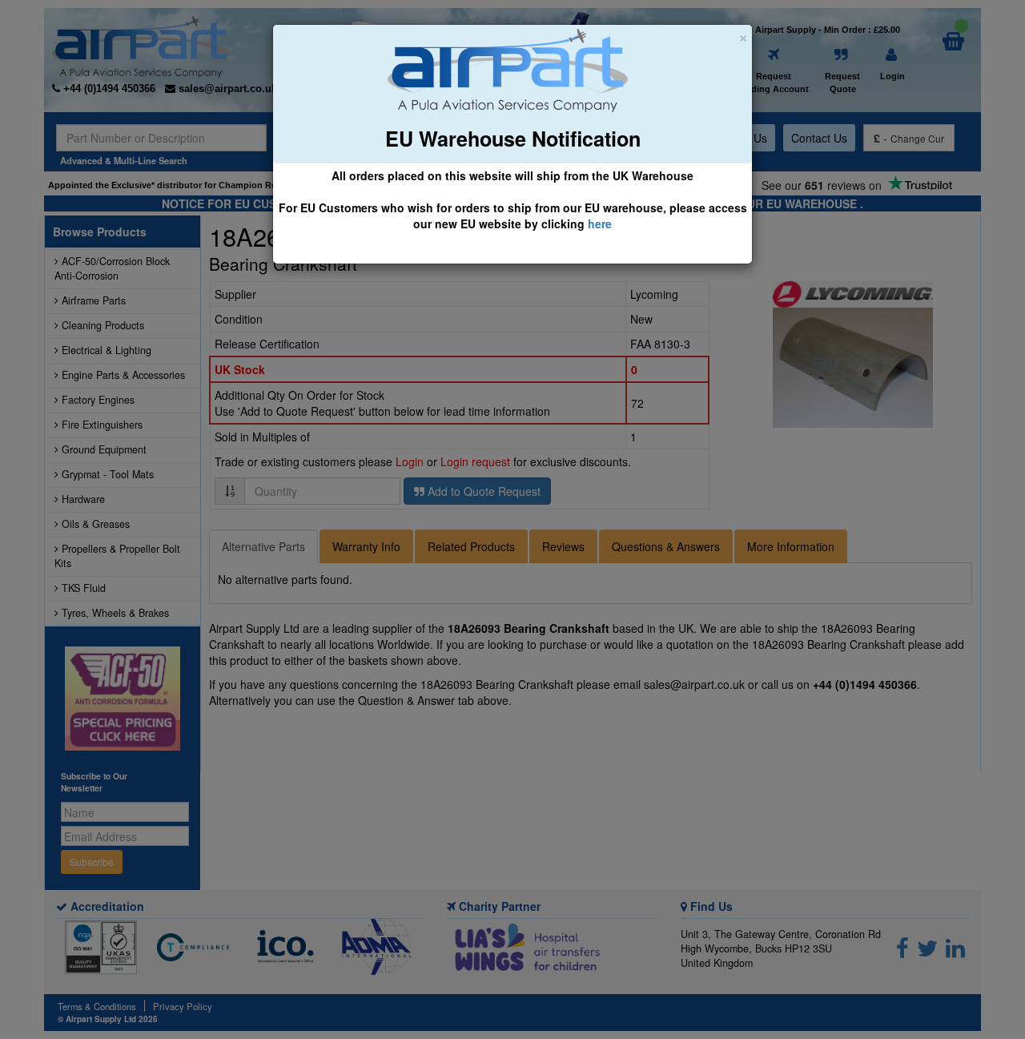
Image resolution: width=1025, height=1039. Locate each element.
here (600, 223)
